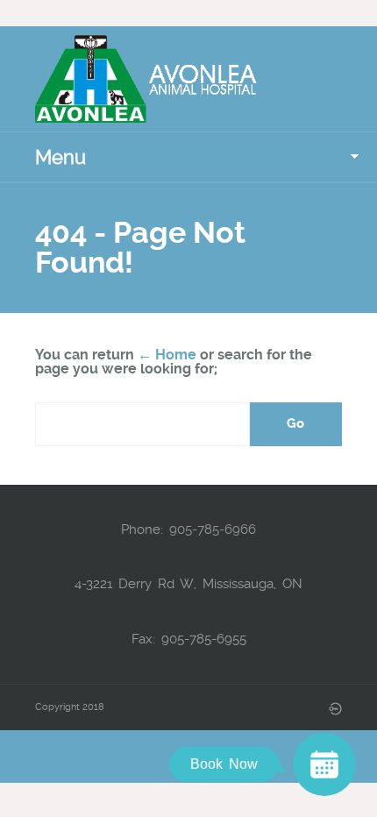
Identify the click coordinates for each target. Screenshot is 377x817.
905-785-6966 (212, 529)
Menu (60, 157)
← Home (167, 354)
